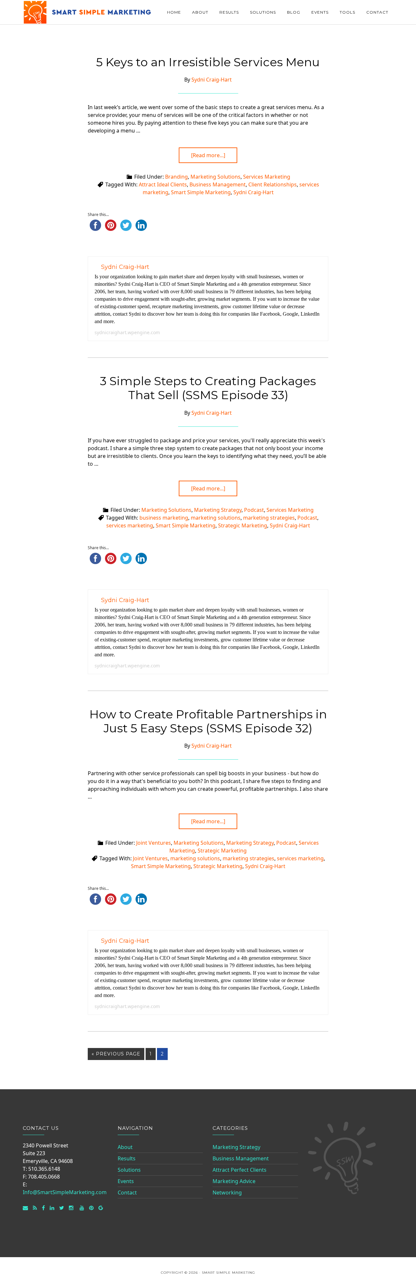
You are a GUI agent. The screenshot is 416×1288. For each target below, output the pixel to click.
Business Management (217, 184)
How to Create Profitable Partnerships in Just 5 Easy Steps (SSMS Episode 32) (208, 721)
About (125, 1147)
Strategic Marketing (242, 525)
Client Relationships (272, 184)
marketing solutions (215, 517)
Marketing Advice (234, 1181)
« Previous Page (116, 1054)
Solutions (129, 1169)
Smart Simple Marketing (88, 12)
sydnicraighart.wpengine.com (127, 332)
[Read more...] (208, 155)
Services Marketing (266, 176)
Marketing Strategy (217, 509)
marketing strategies (269, 517)
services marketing (129, 525)
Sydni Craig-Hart (253, 192)
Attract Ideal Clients (163, 184)
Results (127, 1158)
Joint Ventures (153, 842)
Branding (176, 176)
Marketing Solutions (215, 176)
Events (126, 1181)
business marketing (163, 517)
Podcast (254, 509)
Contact (127, 1192)
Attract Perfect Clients (239, 1169)
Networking (227, 1192)
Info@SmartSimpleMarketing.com (65, 1192)
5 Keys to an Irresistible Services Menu (208, 62)
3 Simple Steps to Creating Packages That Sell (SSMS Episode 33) (208, 388)
